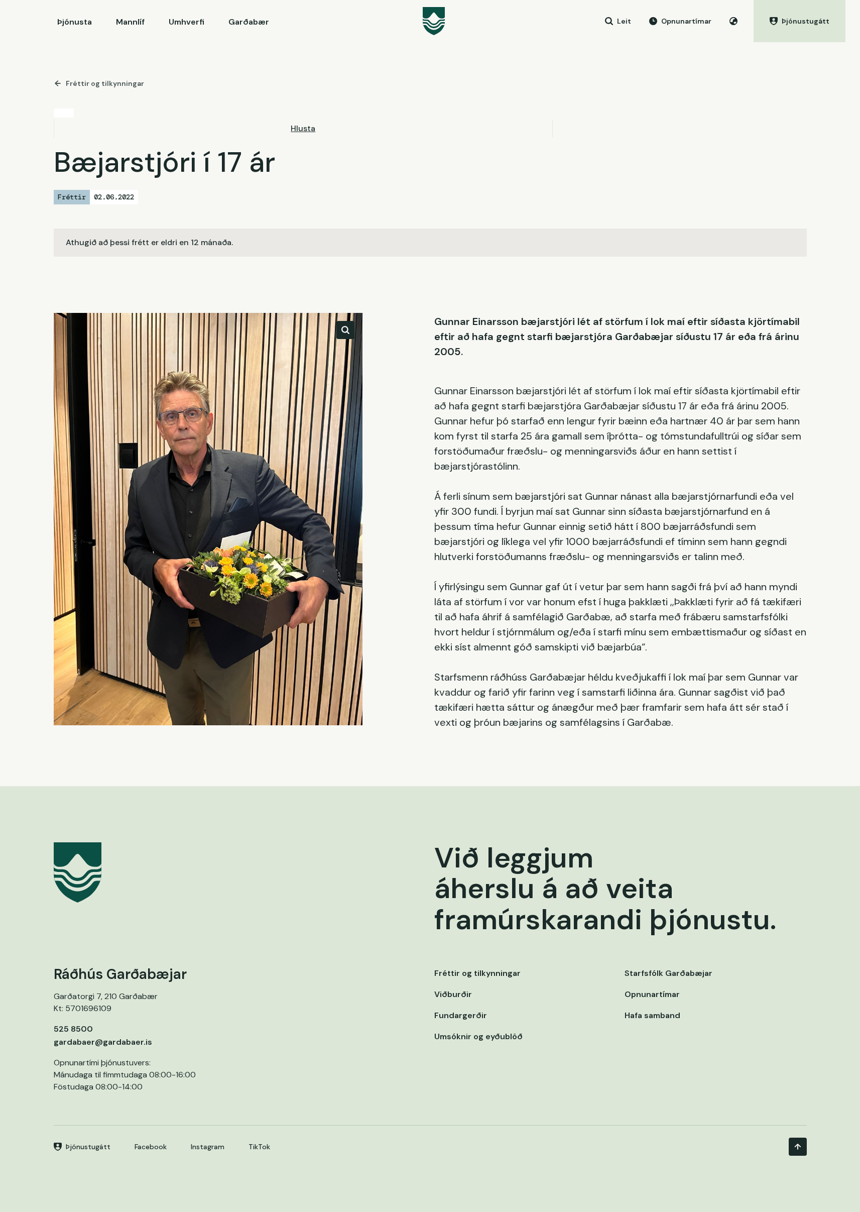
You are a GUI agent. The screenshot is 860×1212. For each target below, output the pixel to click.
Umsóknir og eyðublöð (478, 1036)
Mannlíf (130, 22)
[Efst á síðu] (798, 1147)
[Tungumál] (733, 21)
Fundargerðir (460, 1015)
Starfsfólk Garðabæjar (668, 973)
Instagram (207, 1146)
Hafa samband (652, 1015)
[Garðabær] (434, 21)
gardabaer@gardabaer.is (103, 1042)
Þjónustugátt (88, 1146)
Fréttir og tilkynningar (105, 83)
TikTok (259, 1146)
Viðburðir (453, 994)
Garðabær (248, 22)
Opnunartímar (652, 994)
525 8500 (73, 1029)
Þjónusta (74, 22)
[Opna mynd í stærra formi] (345, 330)
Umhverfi (186, 22)
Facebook (151, 1146)
